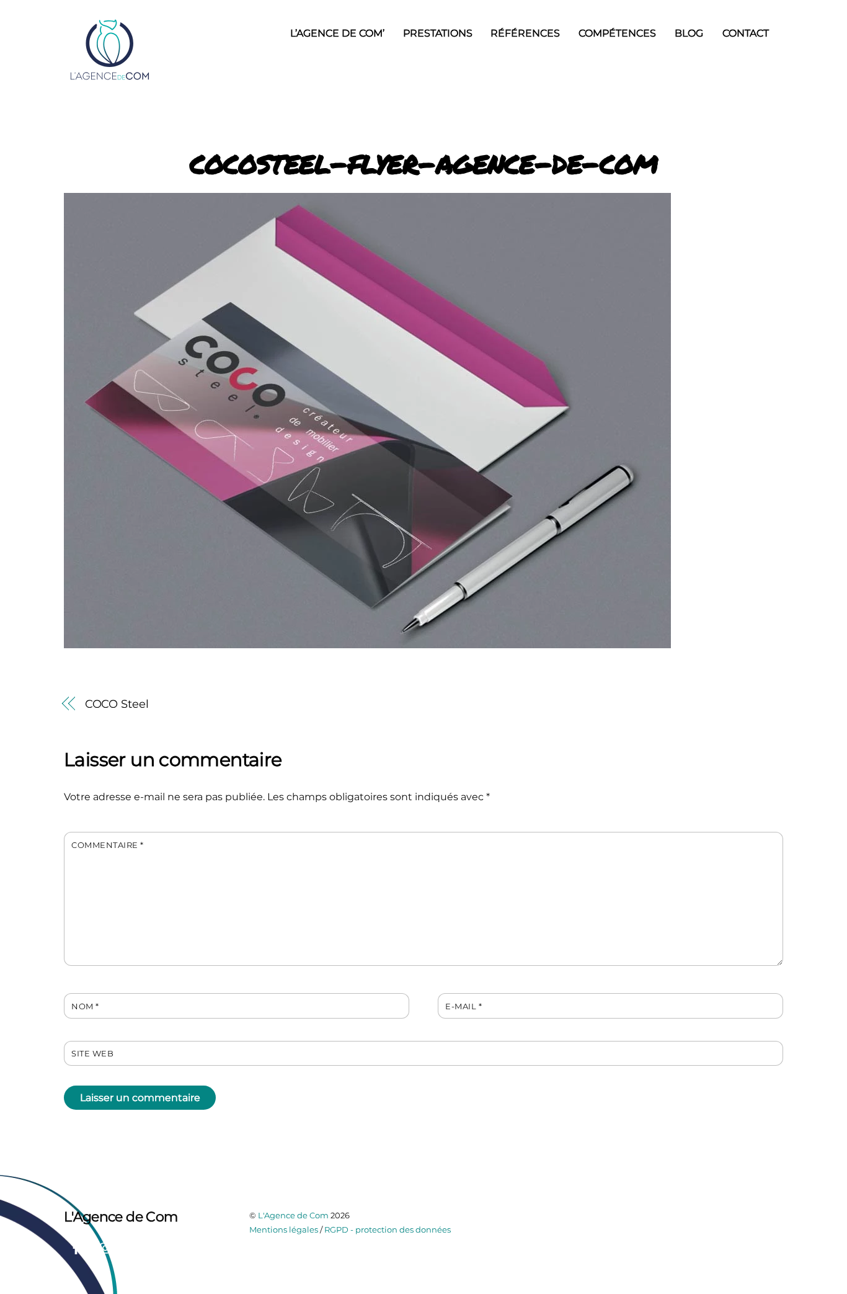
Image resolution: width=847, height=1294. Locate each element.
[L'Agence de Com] (110, 78)
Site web (92, 1053)
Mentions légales (283, 1229)
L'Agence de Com (293, 1215)
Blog (689, 33)
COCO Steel (117, 704)
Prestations (437, 33)
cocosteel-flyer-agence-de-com (424, 162)
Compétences (617, 33)
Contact (745, 33)
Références (525, 33)
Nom (85, 1006)
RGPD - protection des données (387, 1229)
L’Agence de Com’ (337, 33)
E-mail (463, 1006)
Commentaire (107, 845)
